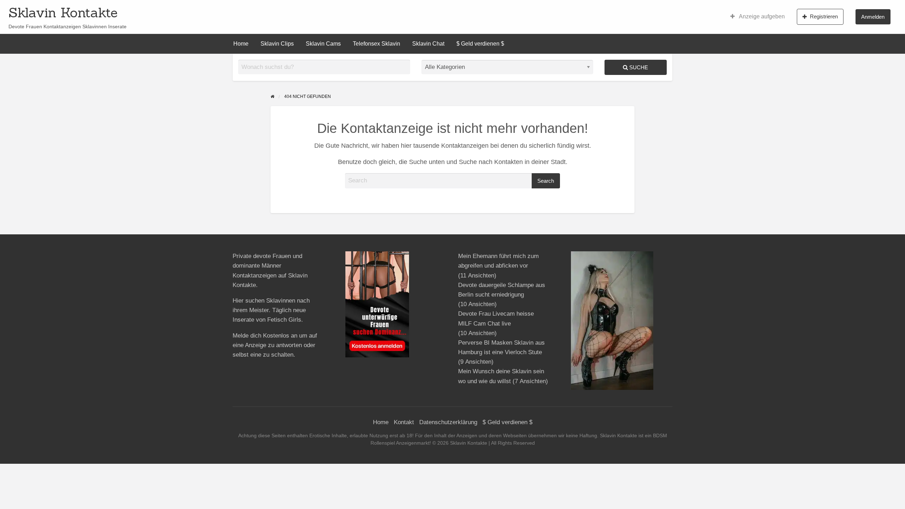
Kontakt (404, 422)
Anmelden (872, 17)
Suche (638, 67)
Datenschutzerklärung (448, 422)
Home (241, 44)
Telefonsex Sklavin (376, 44)
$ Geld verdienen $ (480, 44)
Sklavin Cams (323, 44)
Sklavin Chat (428, 44)
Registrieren (824, 16)
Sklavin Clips (277, 44)
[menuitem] (757, 17)
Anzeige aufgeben (761, 16)
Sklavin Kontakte (63, 12)
